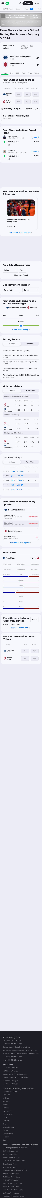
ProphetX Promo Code (11, 1174)
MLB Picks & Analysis (10, 1081)
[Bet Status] (4, 141)
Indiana (33, 308)
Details (5, 73)
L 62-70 (20, 476)
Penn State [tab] (30, 344)
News (11, 73)
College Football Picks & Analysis (14, 1074)
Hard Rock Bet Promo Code (13, 1190)
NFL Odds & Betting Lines (12, 1040)
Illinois (5, 1117)
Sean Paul (10, 226)
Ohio (4, 1124)
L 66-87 (20, 485)
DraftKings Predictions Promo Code (15, 1170)
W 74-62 (20, 489)
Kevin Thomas (12, 136)
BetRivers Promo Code (11, 1193)
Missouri (6, 1137)
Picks (24, 73)
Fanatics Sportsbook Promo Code (15, 1148)
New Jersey (7, 1111)
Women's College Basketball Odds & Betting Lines (21, 1053)
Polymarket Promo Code (11, 1157)
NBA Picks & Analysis (10, 1071)
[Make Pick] (9, 145)
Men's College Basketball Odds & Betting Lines (20, 1050)
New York (6, 1095)
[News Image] (21, 207)
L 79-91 (20, 480)
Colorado (6, 1108)
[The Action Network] (7, 3)
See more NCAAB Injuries (20, 543)
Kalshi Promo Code (9, 1164)
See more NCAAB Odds (20, 628)
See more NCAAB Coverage (19, 232)
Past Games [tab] (30, 391)
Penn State (14, 308)
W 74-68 (20, 471)
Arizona (5, 1104)
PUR (12, 485)
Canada (5, 1140)
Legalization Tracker (10, 1091)
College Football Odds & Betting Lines (16, 1047)
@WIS (13, 480)
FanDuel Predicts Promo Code (14, 1161)
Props (30, 73)
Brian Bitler (11, 151)
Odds (17, 73)
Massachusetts (8, 1127)
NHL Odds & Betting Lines (12, 1060)
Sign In (37, 3)
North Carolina (8, 1134)
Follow (35, 137)
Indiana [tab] (12, 344)
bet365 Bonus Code (10, 1154)
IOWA (13, 471)
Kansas (5, 1130)
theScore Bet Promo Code (12, 1183)
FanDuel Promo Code (10, 1180)
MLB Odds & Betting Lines (12, 1057)
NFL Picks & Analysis (10, 1068)
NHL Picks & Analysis (10, 1084)
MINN (13, 489)
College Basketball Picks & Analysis (15, 1077)
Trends (36, 73)
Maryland (6, 1101)
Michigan (6, 1121)
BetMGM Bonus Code (10, 1151)
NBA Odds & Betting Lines (12, 1044)
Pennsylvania (7, 1114)
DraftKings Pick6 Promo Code (13, 1196)
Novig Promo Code (9, 1167)
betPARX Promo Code (11, 1187)
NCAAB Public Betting (20, 329)
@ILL (12, 476)
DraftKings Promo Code (11, 1177)
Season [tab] (12, 391)
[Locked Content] (21, 325)
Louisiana (6, 1098)
